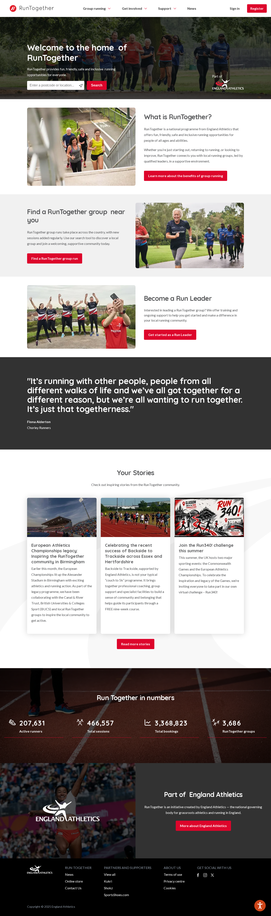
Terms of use (173, 874)
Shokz (108, 888)
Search (96, 85)
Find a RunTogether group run (54, 258)
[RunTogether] (30, 8)
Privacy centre (174, 881)
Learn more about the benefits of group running (185, 176)
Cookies (170, 888)
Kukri (108, 881)
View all (109, 874)
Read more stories (135, 644)
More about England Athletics (203, 826)
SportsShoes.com (116, 895)
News (69, 874)
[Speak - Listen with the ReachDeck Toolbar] (260, 905)
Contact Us (73, 888)
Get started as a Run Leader (170, 335)
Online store (74, 881)
